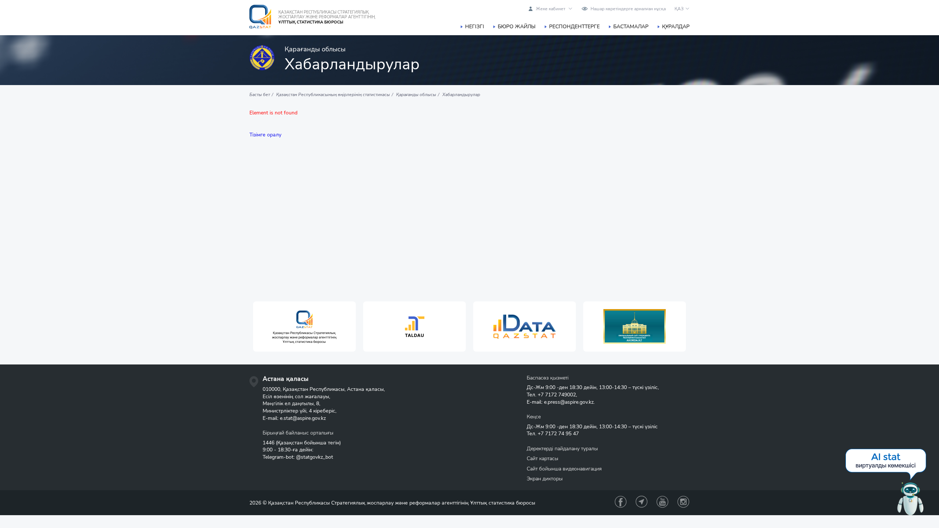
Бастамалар (630, 26)
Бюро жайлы (517, 26)
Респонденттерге (574, 26)
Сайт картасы (542, 458)
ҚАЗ (679, 9)
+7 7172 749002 (557, 394)
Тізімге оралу (265, 134)
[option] (304, 326)
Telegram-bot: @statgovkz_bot (298, 457)
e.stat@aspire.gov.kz (303, 418)
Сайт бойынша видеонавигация (564, 468)
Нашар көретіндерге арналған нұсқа (628, 9)
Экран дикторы (545, 478)
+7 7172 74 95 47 (558, 433)
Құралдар (676, 26)
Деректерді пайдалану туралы (562, 448)
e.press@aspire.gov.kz (568, 402)
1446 (268, 442)
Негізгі (474, 26)
